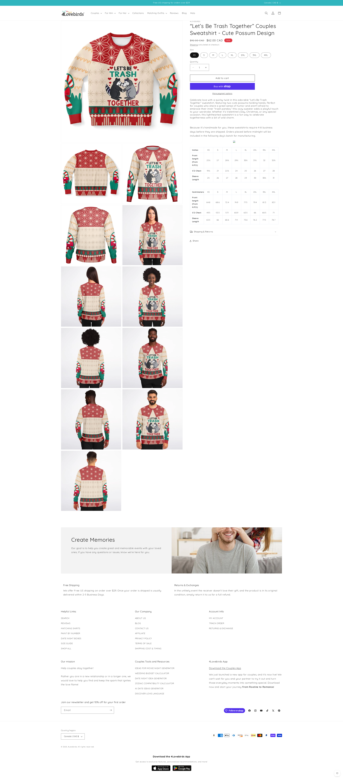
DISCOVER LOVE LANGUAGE (149, 693)
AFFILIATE (140, 633)
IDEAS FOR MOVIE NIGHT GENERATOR (154, 668)
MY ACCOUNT (216, 618)
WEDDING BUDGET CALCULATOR (152, 673)
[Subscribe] (110, 710)
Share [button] (196, 240)
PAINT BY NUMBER (70, 633)
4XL (266, 55)
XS (194, 55)
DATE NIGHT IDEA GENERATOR (151, 678)
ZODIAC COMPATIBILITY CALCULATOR (154, 683)
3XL (254, 55)
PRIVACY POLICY (143, 638)
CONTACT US (142, 628)
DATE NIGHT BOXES (71, 638)
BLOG (138, 623)
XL (232, 55)
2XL (243, 55)
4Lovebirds (72, 747)
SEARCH (65, 618)
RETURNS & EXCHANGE (221, 628)
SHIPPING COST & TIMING (148, 648)
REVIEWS (65, 623)
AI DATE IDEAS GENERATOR (149, 688)
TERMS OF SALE (143, 643)
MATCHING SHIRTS (70, 628)
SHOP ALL (66, 648)
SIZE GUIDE (67, 643)
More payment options (222, 93)
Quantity (194, 62)
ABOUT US (140, 618)
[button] (96, 13)
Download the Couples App (225, 668)
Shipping (194, 45)
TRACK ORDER (216, 623)
